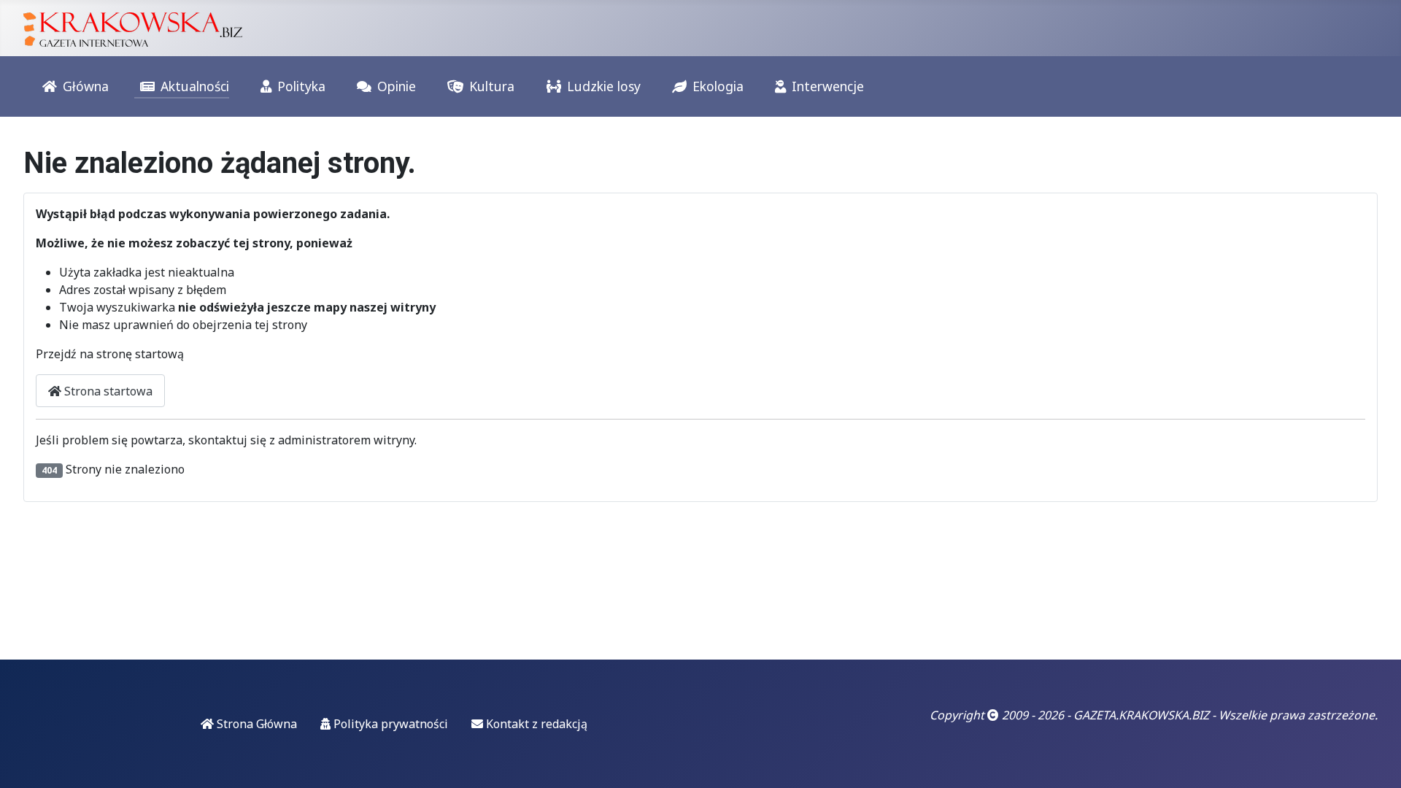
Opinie (396, 86)
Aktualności (195, 86)
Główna (86, 86)
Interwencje (828, 86)
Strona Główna (255, 724)
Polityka (301, 86)
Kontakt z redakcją (535, 724)
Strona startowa (107, 391)
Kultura (491, 86)
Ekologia (718, 86)
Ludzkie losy (604, 86)
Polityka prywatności (389, 724)
